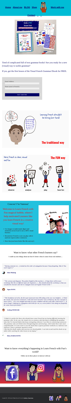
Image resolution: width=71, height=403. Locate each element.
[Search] (41, 15)
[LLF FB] (12, 362)
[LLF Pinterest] (58, 362)
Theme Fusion (30, 398)
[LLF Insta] (35, 362)
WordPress (26, 398)
